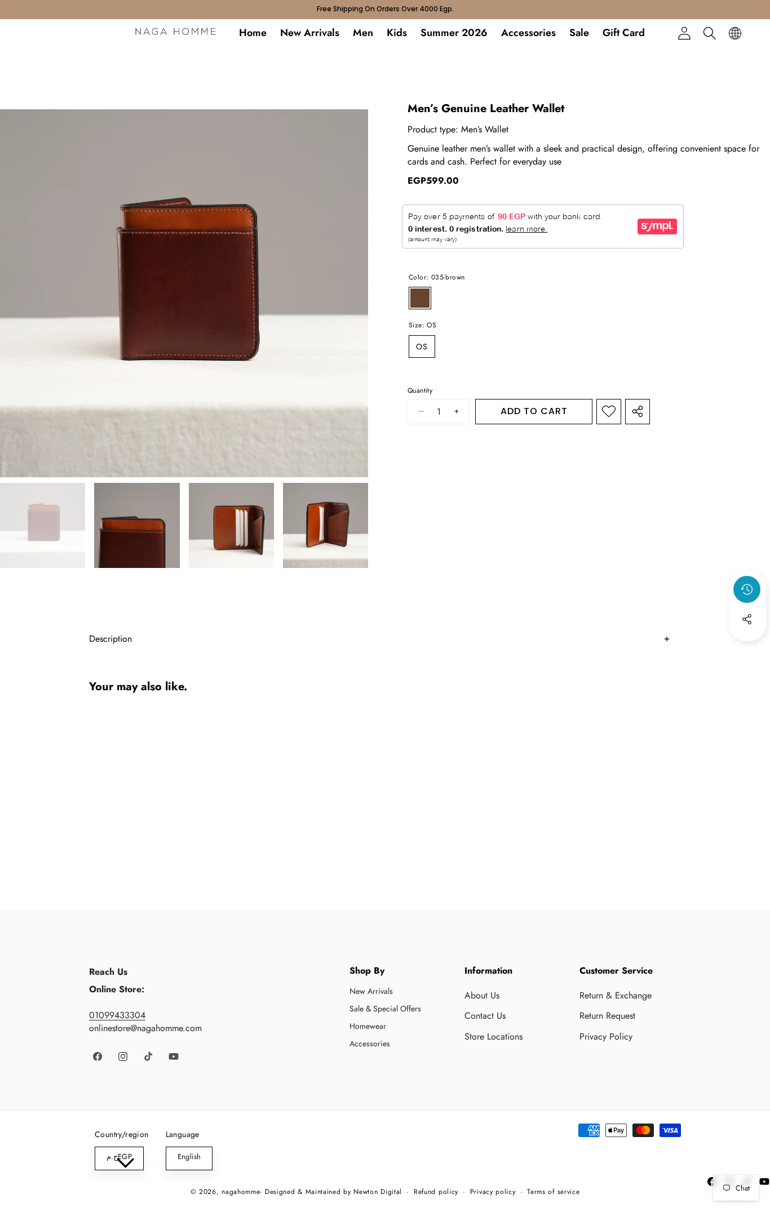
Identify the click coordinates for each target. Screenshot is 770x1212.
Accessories (369, 1043)
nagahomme (241, 1192)
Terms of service (553, 1192)
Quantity (420, 391)
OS (422, 346)
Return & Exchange (615, 995)
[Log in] (684, 33)
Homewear (367, 1026)
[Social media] (746, 619)
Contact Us (485, 1015)
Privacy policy (493, 1192)
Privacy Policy (605, 1036)
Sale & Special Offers (385, 1008)
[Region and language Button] (734, 33)
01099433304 (117, 1015)
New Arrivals (371, 991)
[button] (709, 33)
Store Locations (493, 1036)
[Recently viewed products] (746, 589)
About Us (481, 995)
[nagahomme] (175, 33)
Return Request (607, 1015)
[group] (42, 525)
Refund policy (436, 1192)
